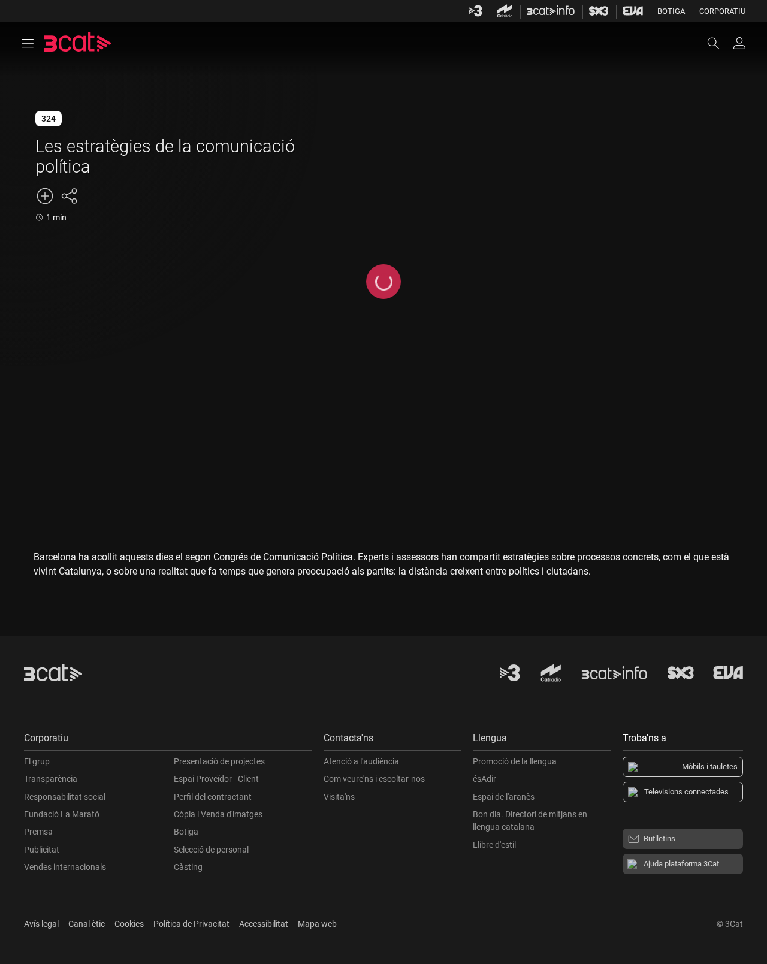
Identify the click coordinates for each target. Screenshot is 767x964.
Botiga (671, 11)
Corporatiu (722, 11)
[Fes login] (739, 43)
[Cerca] (719, 43)
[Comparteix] (68, 196)
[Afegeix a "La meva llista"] (45, 196)
